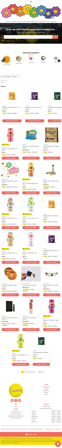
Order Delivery (46, 386)
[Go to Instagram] (15, 400)
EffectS (46, 392)
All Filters (6, 76)
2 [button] (25, 371)
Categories (46, 390)
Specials (46, 388)
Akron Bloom (5, 179)
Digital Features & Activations (16, 416)
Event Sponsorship (16, 414)
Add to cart (12, 121)
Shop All (31, 54)
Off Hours (4, 283)
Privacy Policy (49, 429)
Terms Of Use (58, 429)
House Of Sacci (26, 283)
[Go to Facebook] (12, 400)
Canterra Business (16, 418)
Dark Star (45, 144)
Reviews (16, 410)
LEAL (44, 179)
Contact (16, 408)
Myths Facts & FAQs (16, 412)
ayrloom (4, 147)
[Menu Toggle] (31, 1)
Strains (46, 394)
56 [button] (39, 371)
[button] (12, 106)
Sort (13, 74)
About (15, 406)
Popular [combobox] (14, 76)
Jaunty (4, 105)
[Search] (55, 37)
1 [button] (22, 371)
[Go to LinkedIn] (19, 400)
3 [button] (28, 371)
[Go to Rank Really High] (31, 434)
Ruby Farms (46, 283)
